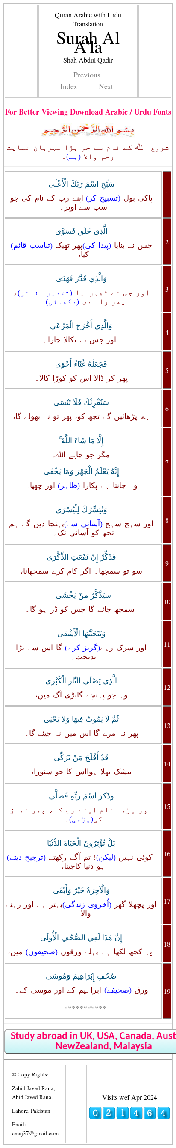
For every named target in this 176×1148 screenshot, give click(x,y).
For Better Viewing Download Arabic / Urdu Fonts (88, 111)
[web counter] (129, 1117)
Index (68, 86)
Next (106, 86)
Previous (86, 74)
